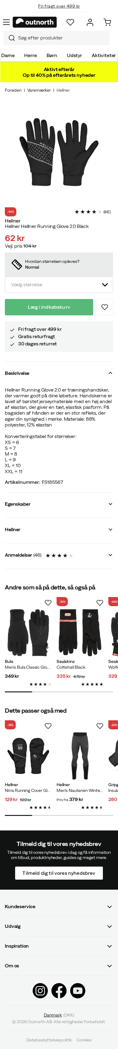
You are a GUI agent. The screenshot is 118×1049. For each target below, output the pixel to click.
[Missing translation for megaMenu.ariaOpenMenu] (6, 22)
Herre (30, 55)
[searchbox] (62, 38)
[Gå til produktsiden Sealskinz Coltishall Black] (80, 632)
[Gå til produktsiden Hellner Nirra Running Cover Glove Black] (28, 755)
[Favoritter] (70, 22)
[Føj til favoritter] (104, 307)
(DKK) (59, 1015)
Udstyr (74, 55)
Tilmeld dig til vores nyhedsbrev (58, 872)
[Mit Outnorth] (90, 22)
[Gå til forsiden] (35, 22)
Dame (8, 55)
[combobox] (57, 38)
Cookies (84, 1039)
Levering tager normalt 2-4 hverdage (59, 12)
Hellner (63, 90)
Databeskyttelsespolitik (49, 1039)
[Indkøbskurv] (107, 22)
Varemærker (39, 90)
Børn (52, 55)
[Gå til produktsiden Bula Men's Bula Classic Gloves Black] (28, 632)
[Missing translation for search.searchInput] (9, 38)
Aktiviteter (104, 55)
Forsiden (13, 90)
